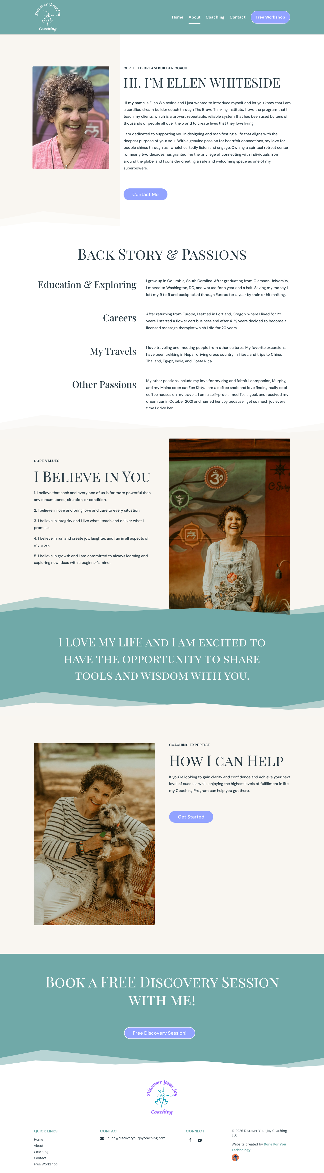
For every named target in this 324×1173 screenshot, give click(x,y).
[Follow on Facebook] (190, 1140)
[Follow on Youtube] (200, 1140)
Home (177, 17)
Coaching (215, 17)
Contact (237, 17)
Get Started (191, 817)
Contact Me (145, 194)
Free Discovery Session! (159, 1033)
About (194, 17)
